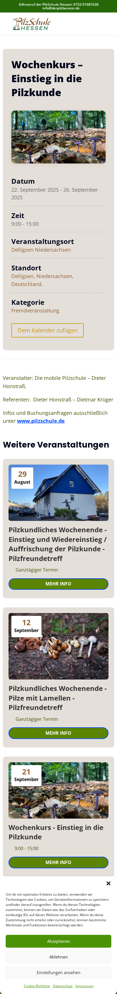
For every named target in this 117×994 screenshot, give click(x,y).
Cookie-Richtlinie (37, 985)
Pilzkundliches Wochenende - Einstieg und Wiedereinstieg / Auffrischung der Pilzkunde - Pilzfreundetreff (58, 544)
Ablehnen (58, 957)
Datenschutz (63, 985)
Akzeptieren (58, 941)
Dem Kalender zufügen (48, 330)
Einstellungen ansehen (58, 972)
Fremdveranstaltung (35, 310)
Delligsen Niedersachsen (41, 249)
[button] (108, 883)
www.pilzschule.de (41, 420)
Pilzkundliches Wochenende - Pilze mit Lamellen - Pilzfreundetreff (58, 698)
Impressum (84, 985)
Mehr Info (58, 584)
